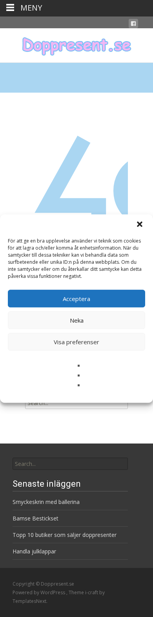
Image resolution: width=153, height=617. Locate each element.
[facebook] (133, 25)
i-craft (92, 592)
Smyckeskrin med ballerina (46, 502)
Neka (77, 320)
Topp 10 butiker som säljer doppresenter (65, 535)
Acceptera (76, 299)
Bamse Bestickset (35, 518)
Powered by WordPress (39, 592)
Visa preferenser (76, 342)
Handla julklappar (34, 551)
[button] (140, 225)
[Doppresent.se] (76, 44)
